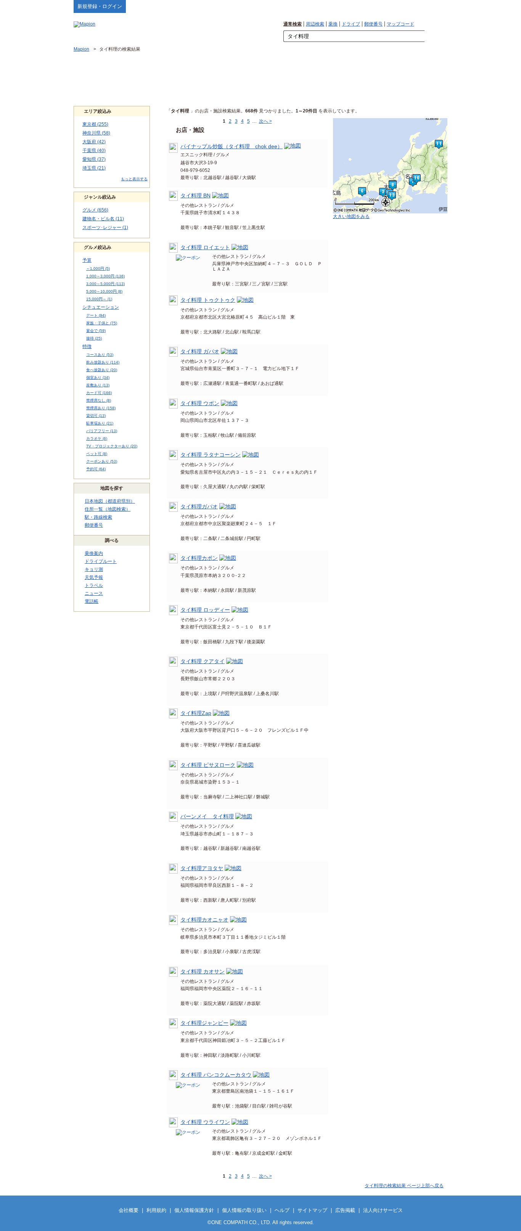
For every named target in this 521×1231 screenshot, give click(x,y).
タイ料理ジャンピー (204, 1023)
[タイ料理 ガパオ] (229, 351)
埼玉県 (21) (94, 168)
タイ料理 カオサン (202, 971)
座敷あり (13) (97, 385)
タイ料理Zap (195, 713)
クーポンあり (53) (101, 461)
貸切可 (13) (96, 416)
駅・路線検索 (98, 517)
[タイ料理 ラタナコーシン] (250, 455)
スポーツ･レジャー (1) (105, 227)
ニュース (94, 593)
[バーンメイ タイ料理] (243, 816)
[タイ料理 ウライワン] (240, 1122)
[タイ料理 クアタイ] (234, 661)
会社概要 (128, 1210)
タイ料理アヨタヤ (201, 868)
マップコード (400, 24)
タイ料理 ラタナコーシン (210, 455)
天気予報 (94, 577)
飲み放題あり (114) (102, 362)
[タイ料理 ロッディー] (240, 610)
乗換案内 (94, 553)
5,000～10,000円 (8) (104, 291)
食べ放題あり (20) (101, 370)
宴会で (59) (96, 331)
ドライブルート (101, 561)
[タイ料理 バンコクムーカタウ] (261, 1075)
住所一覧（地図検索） (107, 509)
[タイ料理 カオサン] (234, 971)
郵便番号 (373, 24)
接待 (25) (94, 338)
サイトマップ (434, 6)
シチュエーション (100, 307)
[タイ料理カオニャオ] (238, 920)
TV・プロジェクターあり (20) (111, 446)
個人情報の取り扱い (244, 1210)
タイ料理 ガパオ (199, 351)
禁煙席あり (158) (101, 408)
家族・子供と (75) (101, 323)
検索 (436, 37)
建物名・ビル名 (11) (103, 218)
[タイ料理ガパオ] (227, 506)
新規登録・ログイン (99, 6)
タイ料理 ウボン (199, 403)
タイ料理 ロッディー (205, 610)
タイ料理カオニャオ (204, 920)
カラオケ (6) (96, 438)
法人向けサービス (383, 1210)
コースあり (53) (99, 355)
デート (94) (96, 315)
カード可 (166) (99, 393)
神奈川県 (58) (96, 133)
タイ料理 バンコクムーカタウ (215, 1075)
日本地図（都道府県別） (110, 501)
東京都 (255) (95, 124)
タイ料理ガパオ (199, 506)
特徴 (87, 346)
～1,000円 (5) (98, 268)
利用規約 (156, 1210)
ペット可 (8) (96, 454)
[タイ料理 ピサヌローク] (245, 765)
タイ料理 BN (195, 195)
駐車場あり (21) (99, 423)
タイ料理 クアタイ (202, 661)
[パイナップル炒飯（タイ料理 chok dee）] (292, 146)
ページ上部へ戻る (404, 1185)
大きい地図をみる (351, 216)
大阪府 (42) (94, 141)
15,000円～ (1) (99, 299)
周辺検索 (315, 24)
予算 (87, 260)
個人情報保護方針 (194, 1210)
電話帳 (91, 601)
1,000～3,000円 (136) (105, 276)
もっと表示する (134, 179)
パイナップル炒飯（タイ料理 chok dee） (231, 146)
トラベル (94, 585)
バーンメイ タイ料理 (207, 816)
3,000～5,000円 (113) (105, 284)
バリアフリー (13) (101, 431)
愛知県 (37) (94, 159)
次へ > (265, 121)
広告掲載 (345, 1210)
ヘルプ (411, 6)
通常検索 (292, 24)
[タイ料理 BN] (220, 195)
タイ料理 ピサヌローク (207, 765)
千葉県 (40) (94, 150)
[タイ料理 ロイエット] (240, 247)
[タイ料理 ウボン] (229, 403)
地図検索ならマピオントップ (372, 6)
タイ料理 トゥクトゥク (207, 300)
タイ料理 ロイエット (205, 247)
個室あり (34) (97, 377)
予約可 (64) (96, 469)
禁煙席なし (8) (98, 400)
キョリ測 (94, 569)
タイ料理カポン (199, 558)
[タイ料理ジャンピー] (238, 1023)
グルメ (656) (95, 210)
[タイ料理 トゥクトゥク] (245, 300)
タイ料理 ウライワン (205, 1122)
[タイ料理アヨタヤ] (233, 868)
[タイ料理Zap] (221, 713)
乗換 (333, 24)
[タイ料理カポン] (227, 558)
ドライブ (351, 24)
